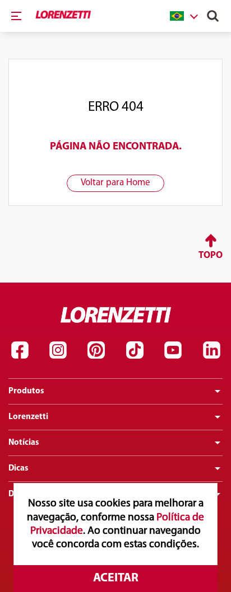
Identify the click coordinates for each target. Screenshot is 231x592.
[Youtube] (173, 350)
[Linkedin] (211, 350)
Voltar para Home (115, 182)
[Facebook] (19, 350)
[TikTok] (134, 350)
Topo (210, 255)
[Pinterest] (96, 350)
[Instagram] (58, 350)
